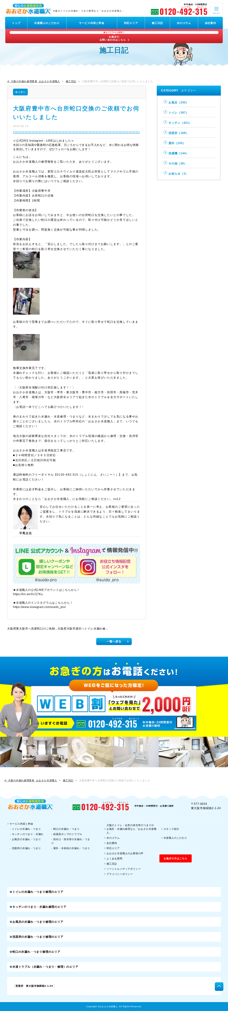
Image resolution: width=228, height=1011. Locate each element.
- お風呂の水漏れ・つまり (25, 839)
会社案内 (210, 22)
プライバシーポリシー (120, 874)
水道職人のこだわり (46, 22)
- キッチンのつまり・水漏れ (26, 834)
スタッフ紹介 (171, 828)
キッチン (20, 92)
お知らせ (178, 173)
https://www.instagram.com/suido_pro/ (39, 606)
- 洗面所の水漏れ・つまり (25, 848)
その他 (178, 163)
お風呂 (179, 102)
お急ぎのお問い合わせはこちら (113, 36)
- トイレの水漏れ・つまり (25, 828)
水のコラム (184, 22)
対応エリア (131, 22)
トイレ (179, 112)
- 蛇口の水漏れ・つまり (65, 828)
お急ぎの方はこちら (175, 858)
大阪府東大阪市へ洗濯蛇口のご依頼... (32, 628)
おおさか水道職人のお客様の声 (125, 853)
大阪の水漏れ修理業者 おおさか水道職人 (35, 81)
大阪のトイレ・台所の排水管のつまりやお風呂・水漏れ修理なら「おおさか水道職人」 (132, 829)
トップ (16, 22)
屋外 (177, 143)
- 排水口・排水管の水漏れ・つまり (70, 841)
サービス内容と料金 (91, 22)
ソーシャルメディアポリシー (124, 868)
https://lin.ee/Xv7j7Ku (28, 594)
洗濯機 (179, 153)
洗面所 (179, 132)
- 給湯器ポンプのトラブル (66, 834)
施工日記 (157, 22)
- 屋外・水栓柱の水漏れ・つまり (70, 848)
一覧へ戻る (114, 641)
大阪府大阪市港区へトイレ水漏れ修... (83, 628)
